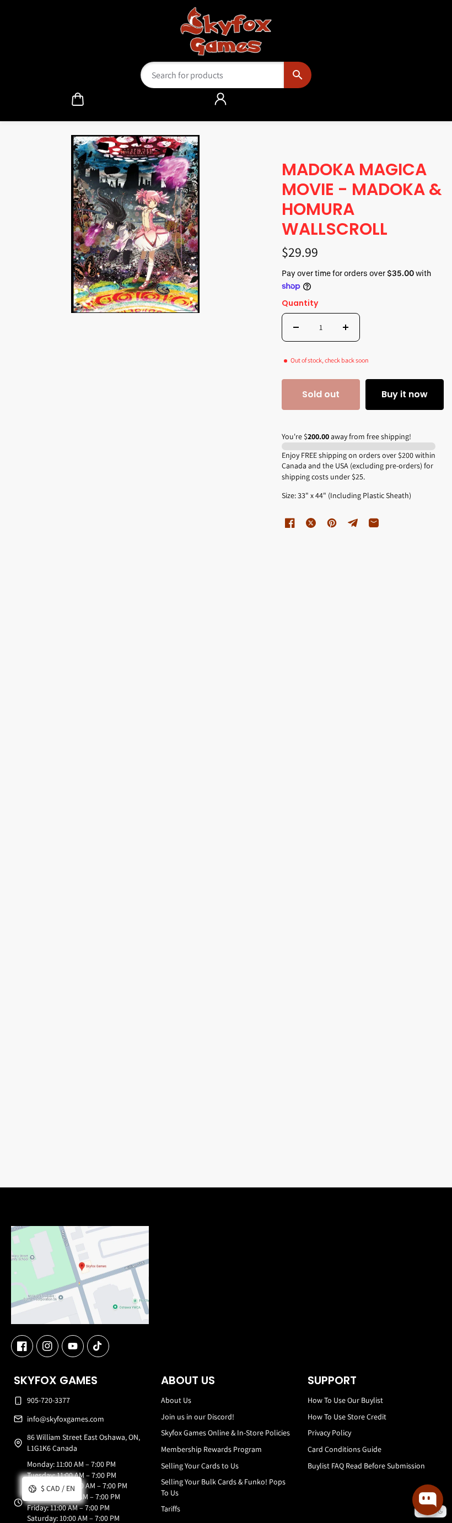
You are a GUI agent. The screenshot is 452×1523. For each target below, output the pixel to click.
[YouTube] (73, 1346)
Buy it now (404, 394)
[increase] (345, 327)
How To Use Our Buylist (345, 1400)
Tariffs (170, 1509)
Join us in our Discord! (197, 1417)
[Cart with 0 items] (78, 99)
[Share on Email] (373, 523)
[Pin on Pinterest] (332, 523)
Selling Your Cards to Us (200, 1466)
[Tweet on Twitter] (311, 523)
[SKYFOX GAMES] (226, 31)
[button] (78, 99)
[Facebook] (22, 1346)
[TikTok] (98, 1346)
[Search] (297, 75)
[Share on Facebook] (290, 523)
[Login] (220, 99)
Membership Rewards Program (211, 1449)
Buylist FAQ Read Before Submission (366, 1466)
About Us (176, 1400)
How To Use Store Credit (347, 1417)
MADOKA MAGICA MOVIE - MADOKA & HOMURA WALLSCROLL (362, 200)
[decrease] (296, 327)
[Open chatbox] (427, 1499)
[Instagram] (47, 1346)
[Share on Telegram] (353, 523)
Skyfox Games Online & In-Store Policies (225, 1433)
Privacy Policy (329, 1433)
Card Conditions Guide (344, 1449)
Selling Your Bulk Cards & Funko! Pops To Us (223, 1487)
